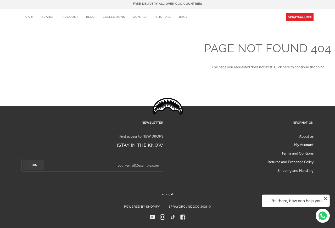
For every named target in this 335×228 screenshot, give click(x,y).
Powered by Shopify (142, 206)
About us (306, 136)
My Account (304, 144)
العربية (169, 194)
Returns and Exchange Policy (291, 162)
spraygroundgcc (184, 206)
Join (33, 165)
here (286, 67)
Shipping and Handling (295, 170)
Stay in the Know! (140, 145)
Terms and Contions (298, 153)
